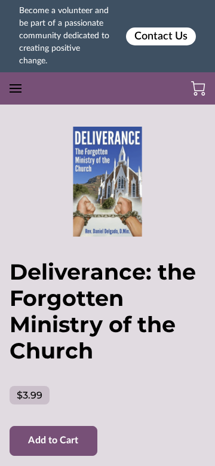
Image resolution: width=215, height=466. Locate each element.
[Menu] (16, 88)
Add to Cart (53, 440)
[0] (198, 88)
